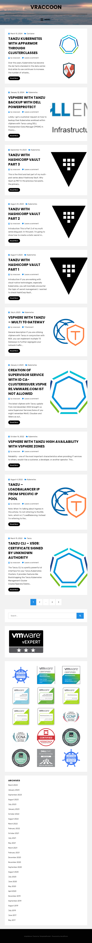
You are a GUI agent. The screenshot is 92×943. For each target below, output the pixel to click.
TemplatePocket (45, 936)
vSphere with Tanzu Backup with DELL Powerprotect (26, 102)
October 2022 (13, 814)
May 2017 (12, 920)
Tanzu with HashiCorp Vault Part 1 (24, 265)
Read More (14, 78)
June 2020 (12, 882)
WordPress (64, 936)
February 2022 (14, 829)
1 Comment (29, 327)
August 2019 (13, 906)
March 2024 (13, 785)
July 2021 (12, 838)
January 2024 (13, 790)
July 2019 (12, 911)
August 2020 (13, 872)
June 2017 (12, 915)
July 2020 (12, 877)
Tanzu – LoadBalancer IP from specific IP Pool (24, 491)
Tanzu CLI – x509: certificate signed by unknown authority (25, 550)
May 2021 (12, 843)
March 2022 (13, 824)
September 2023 (15, 795)
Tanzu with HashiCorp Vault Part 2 (24, 214)
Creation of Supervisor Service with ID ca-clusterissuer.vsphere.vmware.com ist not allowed (27, 382)
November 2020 (14, 862)
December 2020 (14, 857)
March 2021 (12, 848)
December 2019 (14, 896)
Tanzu (29, 538)
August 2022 (13, 819)
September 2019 (14, 901)
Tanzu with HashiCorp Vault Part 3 (24, 160)
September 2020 (15, 867)
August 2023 (13, 800)
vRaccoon (46, 7)
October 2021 (13, 833)
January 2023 (13, 809)
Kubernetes (33, 92)
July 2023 (12, 804)
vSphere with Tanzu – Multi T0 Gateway (26, 319)
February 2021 (14, 853)
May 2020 (12, 886)
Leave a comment (32, 58)
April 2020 (12, 891)
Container (30, 34)
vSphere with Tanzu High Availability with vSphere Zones (43, 444)
